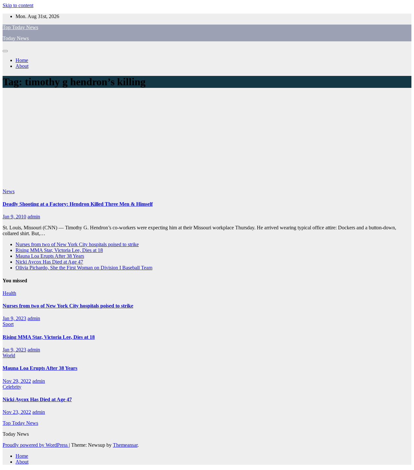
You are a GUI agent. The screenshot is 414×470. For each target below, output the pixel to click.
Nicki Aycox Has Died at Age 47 (49, 262)
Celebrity (12, 387)
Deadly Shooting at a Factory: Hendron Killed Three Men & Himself (78, 204)
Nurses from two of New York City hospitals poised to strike (77, 244)
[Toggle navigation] (5, 51)
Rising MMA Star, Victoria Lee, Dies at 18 (59, 250)
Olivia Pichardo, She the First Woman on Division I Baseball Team (84, 267)
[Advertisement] (207, 140)
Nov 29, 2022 (17, 381)
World (9, 355)
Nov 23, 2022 (17, 412)
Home (22, 60)
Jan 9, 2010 (14, 216)
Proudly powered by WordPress (36, 445)
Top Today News (20, 27)
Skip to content (18, 5)
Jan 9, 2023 (14, 318)
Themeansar (125, 445)
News (9, 191)
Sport (8, 324)
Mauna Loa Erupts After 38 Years (50, 256)
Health (9, 293)
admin (33, 216)
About (22, 66)
